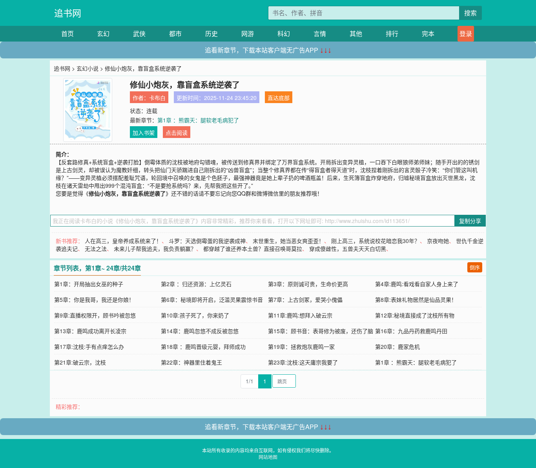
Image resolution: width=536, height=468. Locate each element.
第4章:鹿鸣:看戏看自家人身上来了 (416, 284)
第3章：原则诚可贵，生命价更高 (308, 284)
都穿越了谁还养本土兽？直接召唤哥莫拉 (252, 248)
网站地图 (268, 456)
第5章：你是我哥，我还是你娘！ (94, 299)
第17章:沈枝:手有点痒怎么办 (89, 346)
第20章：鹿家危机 (397, 346)
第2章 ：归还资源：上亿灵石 (196, 284)
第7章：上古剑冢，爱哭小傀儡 (305, 299)
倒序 (475, 267)
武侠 (139, 33)
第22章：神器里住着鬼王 (191, 362)
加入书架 (144, 132)
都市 (175, 33)
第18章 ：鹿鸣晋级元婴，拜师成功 (203, 346)
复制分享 (470, 221)
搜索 (470, 12)
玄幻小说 (87, 68)
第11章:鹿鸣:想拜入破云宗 (300, 315)
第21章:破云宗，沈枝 (80, 362)
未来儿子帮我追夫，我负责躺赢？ (155, 248)
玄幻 (103, 33)
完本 (428, 33)
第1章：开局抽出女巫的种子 (88, 284)
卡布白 (157, 98)
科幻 (283, 33)
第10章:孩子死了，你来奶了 (195, 315)
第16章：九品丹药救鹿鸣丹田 (411, 331)
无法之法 (96, 248)
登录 (465, 33)
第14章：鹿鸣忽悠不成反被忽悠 (200, 331)
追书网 (67, 12)
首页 (67, 33)
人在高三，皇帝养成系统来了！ (123, 241)
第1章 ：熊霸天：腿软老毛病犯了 (198, 120)
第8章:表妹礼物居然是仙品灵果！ (416, 299)
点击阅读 (177, 132)
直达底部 (279, 98)
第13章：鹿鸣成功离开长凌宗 (90, 331)
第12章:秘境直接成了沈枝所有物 (414, 315)
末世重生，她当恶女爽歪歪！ (288, 241)
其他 (356, 33)
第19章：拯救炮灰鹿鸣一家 (301, 346)
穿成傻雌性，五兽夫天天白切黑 (347, 248)
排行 (392, 33)
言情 (320, 33)
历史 (211, 33)
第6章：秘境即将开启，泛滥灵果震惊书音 (212, 299)
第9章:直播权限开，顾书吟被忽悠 (95, 315)
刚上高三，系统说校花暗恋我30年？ (375, 241)
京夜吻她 (438, 241)
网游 (247, 33)
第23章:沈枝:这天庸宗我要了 (303, 362)
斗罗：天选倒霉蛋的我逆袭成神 (207, 241)
